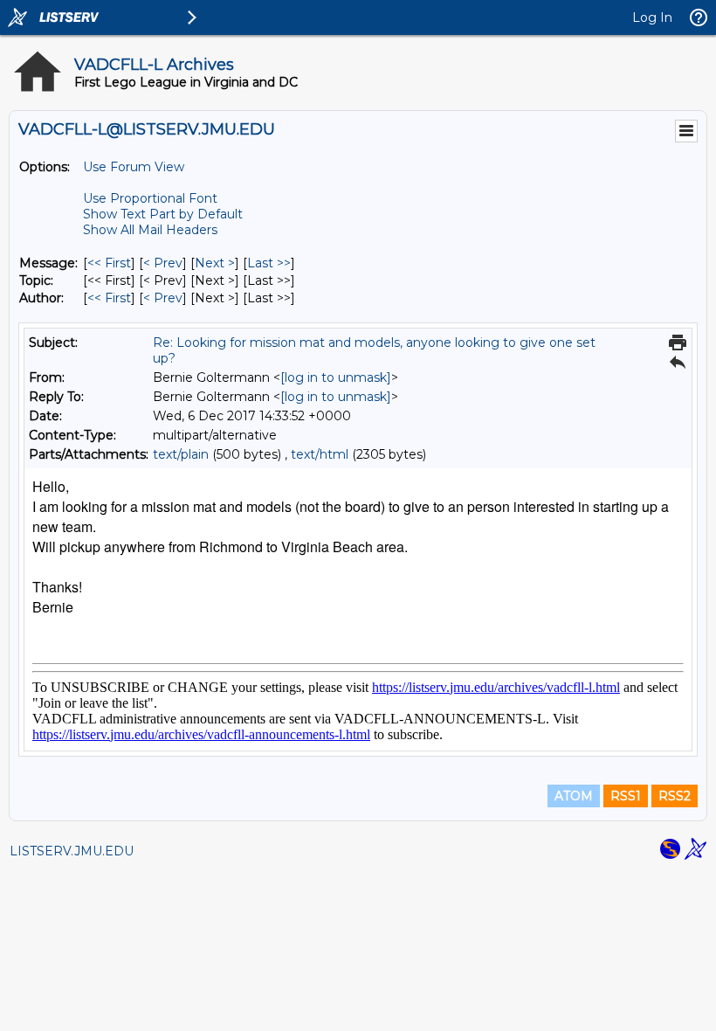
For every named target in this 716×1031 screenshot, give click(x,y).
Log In (652, 17)
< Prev (162, 263)
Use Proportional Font (150, 198)
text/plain (181, 454)
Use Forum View (133, 167)
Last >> (269, 263)
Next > (215, 263)
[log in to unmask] (335, 377)
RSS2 (674, 796)
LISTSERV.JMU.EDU (72, 851)
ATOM (573, 796)
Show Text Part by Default (163, 214)
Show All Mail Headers (150, 230)
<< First (109, 263)
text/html (319, 454)
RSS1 (625, 796)
